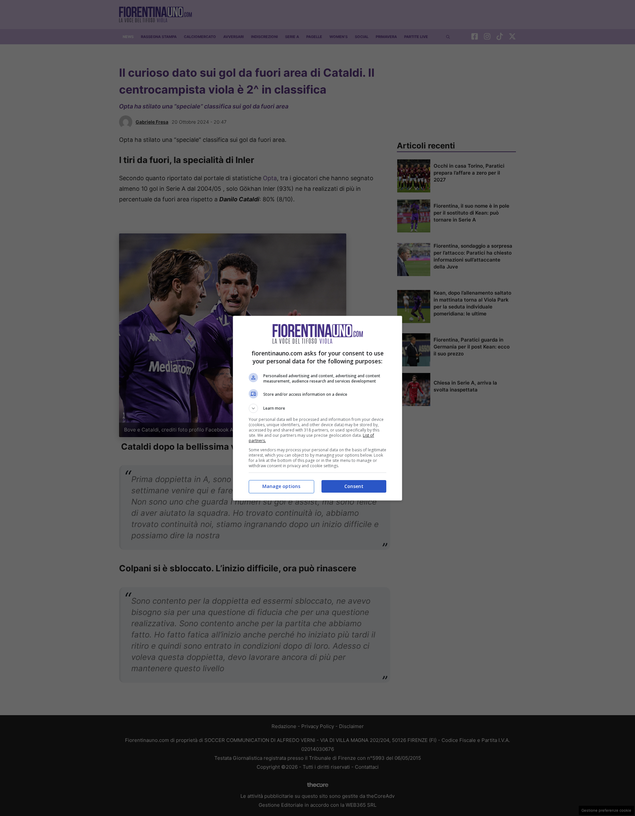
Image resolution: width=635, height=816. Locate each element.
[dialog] (317, 408)
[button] (317, 408)
